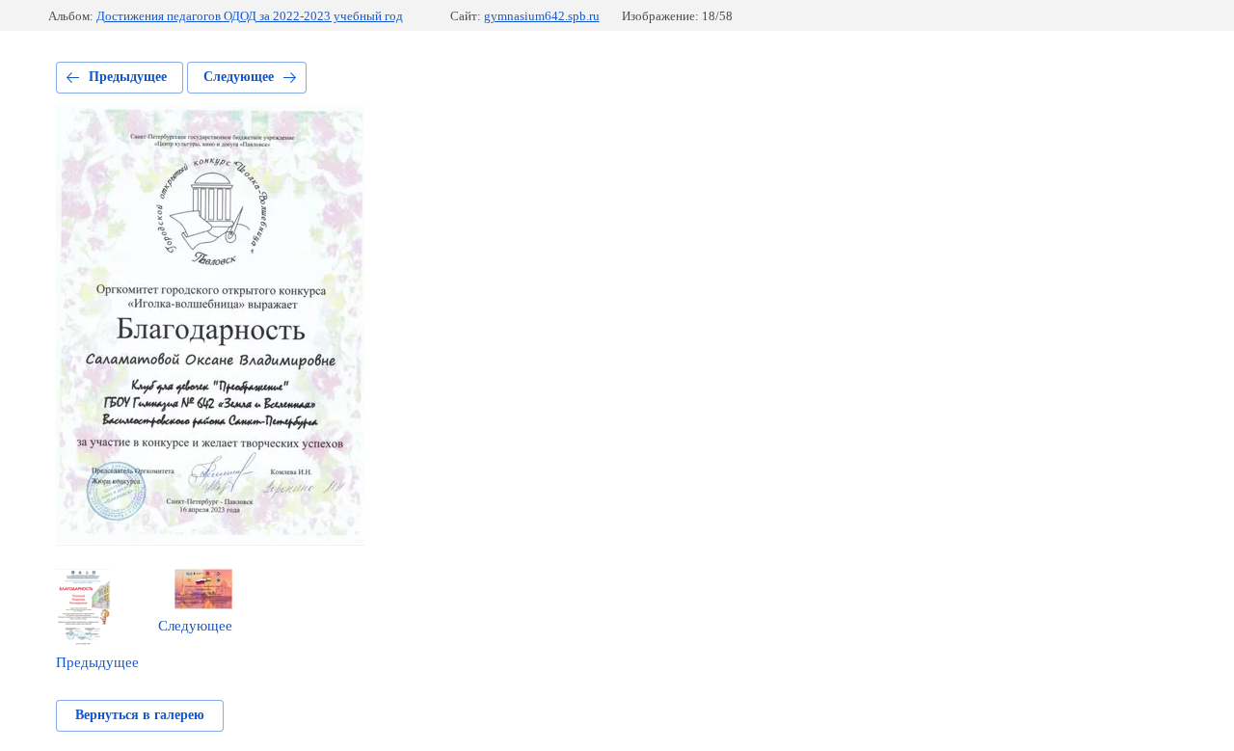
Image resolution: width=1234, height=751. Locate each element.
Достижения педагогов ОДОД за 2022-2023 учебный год (249, 16)
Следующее (238, 76)
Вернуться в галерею (139, 715)
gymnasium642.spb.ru (542, 16)
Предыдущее (128, 76)
